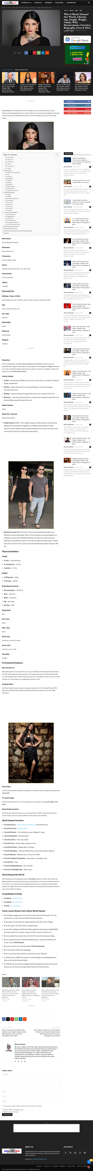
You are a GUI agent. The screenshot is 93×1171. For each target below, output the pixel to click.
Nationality (10, 178)
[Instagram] (70, 1153)
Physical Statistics (9, 192)
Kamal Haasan (22, 825)
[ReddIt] (47, 53)
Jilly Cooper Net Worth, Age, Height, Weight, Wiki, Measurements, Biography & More (81, 329)
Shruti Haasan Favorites (13, 224)
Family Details (11, 186)
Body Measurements (12, 198)
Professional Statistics (11, 212)
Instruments (10, 166)
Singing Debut (11, 216)
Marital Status (11, 188)
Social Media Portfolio (10, 228)
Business (48, 3)
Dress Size (10, 208)
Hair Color (10, 204)
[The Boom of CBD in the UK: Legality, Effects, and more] (67, 182)
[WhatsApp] (39, 53)
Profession (10, 161)
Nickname (10, 159)
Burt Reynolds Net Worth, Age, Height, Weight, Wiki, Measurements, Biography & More (81, 242)
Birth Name (10, 157)
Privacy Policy (71, 1166)
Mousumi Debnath (69, 227)
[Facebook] (26, 53)
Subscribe (87, 113)
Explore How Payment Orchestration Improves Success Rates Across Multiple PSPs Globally (81, 161)
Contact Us (47, 1166)
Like (89, 101)
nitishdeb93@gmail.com (39, 1159)
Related (6, 233)
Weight (9, 196)
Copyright (55, 1166)
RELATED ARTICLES (7, 70)
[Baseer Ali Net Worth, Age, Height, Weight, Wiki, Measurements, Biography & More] (65, 77)
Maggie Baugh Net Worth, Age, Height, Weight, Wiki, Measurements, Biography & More (44, 88)
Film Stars (59, 3)
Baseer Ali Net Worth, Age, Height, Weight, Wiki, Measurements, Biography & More (63, 87)
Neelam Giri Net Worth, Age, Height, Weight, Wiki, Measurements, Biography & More (82, 87)
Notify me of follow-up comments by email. (13, 1109)
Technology (26, 3)
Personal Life (8, 170)
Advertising (71, 3)
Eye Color (9, 202)
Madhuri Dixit (23, 828)
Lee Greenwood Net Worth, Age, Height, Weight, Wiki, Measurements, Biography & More (8, 88)
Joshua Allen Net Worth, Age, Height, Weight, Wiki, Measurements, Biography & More (81, 441)
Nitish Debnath (69, 30)
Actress (9, 7)
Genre (9, 164)
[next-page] (90, 70)
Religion (9, 182)
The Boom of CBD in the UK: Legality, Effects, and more (81, 181)
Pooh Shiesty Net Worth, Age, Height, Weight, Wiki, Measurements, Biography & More (81, 307)
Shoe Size (9, 206)
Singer (80, 10)
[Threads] (25, 1061)
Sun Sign (9, 176)
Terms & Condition (82, 1166)
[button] (89, 3)
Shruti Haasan (18, 898)
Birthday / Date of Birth (13, 172)
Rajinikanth (32, 825)
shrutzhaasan (18, 902)
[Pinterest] (34, 53)
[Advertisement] (31, 104)
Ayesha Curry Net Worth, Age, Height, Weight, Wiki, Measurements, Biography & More (28, 87)
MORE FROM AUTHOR (21, 70)
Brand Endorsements (12, 222)
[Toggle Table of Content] (56, 154)
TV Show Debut (11, 220)
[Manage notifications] (88, 1167)
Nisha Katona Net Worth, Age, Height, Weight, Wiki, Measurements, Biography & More (81, 396)
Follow (87, 105)
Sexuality (9, 210)
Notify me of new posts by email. (11, 1112)
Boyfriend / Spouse (13, 190)
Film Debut (10, 218)
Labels (9, 168)
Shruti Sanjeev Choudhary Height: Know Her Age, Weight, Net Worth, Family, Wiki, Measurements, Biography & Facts (31, 993)
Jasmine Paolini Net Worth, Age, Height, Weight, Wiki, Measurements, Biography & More (81, 264)
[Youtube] (85, 1153)
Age (8, 174)
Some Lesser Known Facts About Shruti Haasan (18, 231)
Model (76, 10)
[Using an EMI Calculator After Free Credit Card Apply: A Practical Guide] (67, 201)
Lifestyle (38, 3)
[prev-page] (87, 70)
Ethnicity (9, 180)
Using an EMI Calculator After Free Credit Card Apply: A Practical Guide (81, 202)
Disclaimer (62, 1166)
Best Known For (11, 214)
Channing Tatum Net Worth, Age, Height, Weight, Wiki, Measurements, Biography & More (81, 352)
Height (9, 194)
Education (10, 184)
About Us (39, 1166)
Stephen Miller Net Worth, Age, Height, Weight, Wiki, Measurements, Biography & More (81, 287)
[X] (30, 53)
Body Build (10, 200)
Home (3, 7)
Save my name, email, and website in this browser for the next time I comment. (23, 1106)
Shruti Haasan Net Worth (11, 226)
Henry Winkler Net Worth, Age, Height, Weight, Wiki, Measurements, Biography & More (81, 419)
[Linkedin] (43, 53)
